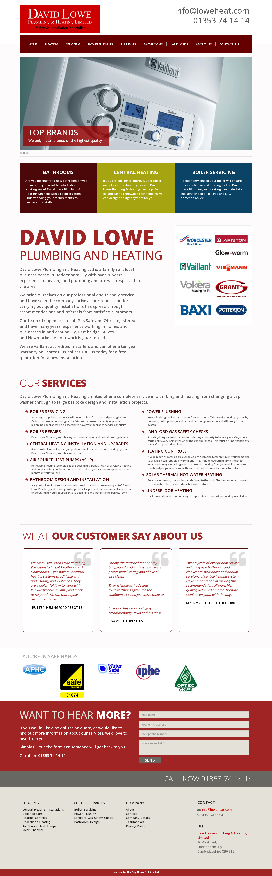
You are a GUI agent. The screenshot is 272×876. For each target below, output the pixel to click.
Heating (51, 44)
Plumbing (128, 44)
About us (204, 44)
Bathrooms (153, 44)
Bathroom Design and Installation (69, 479)
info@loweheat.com (212, 10)
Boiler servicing (48, 411)
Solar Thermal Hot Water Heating (184, 474)
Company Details (138, 818)
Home (33, 44)
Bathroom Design (87, 822)
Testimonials (135, 822)
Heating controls (166, 451)
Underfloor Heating (36, 822)
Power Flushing (163, 411)
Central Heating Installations (43, 809)
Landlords (179, 44)
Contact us (229, 44)
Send (150, 760)
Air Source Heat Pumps (39, 826)
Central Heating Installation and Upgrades (79, 443)
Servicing (73, 44)
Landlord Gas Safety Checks (94, 818)
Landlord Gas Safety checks (177, 431)
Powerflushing (100, 44)
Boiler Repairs (45, 431)
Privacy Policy (135, 826)
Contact (131, 814)
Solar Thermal (33, 830)
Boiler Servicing (85, 809)
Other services (89, 803)
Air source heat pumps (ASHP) (61, 459)
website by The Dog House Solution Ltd (136, 872)
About (130, 809)
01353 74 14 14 (221, 20)
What (113, 536)
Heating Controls (35, 818)
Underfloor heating (169, 490)
